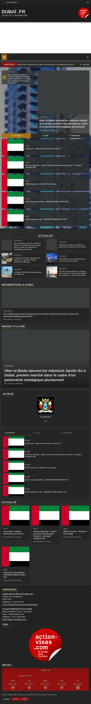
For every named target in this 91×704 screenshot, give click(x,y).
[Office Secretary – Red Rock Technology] (13, 182)
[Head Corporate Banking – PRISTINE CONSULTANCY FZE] (13, 200)
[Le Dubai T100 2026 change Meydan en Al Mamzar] (7, 271)
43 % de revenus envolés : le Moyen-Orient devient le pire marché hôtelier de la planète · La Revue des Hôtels (73, 273)
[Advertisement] (45, 37)
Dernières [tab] (17, 135)
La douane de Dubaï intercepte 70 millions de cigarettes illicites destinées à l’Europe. (27, 260)
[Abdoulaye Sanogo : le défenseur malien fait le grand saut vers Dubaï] (52, 244)
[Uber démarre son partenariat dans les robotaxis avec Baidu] (52, 258)
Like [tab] (46, 135)
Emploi (27, 146)
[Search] (87, 57)
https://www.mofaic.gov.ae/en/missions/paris (20, 605)
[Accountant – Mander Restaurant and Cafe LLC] (13, 147)
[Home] (4, 57)
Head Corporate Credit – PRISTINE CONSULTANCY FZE (46, 219)
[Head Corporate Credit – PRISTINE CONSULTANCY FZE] (13, 218)
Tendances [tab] (75, 135)
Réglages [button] (6, 699)
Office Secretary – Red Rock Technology (40, 184)
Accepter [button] (24, 699)
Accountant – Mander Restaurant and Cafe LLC (43, 149)
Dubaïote (54, 130)
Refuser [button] (15, 699)
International (11, 72)
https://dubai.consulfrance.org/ (14, 619)
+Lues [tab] (37, 433)
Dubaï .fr (13, 11)
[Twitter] (45, 421)
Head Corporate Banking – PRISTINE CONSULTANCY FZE (46, 201)
